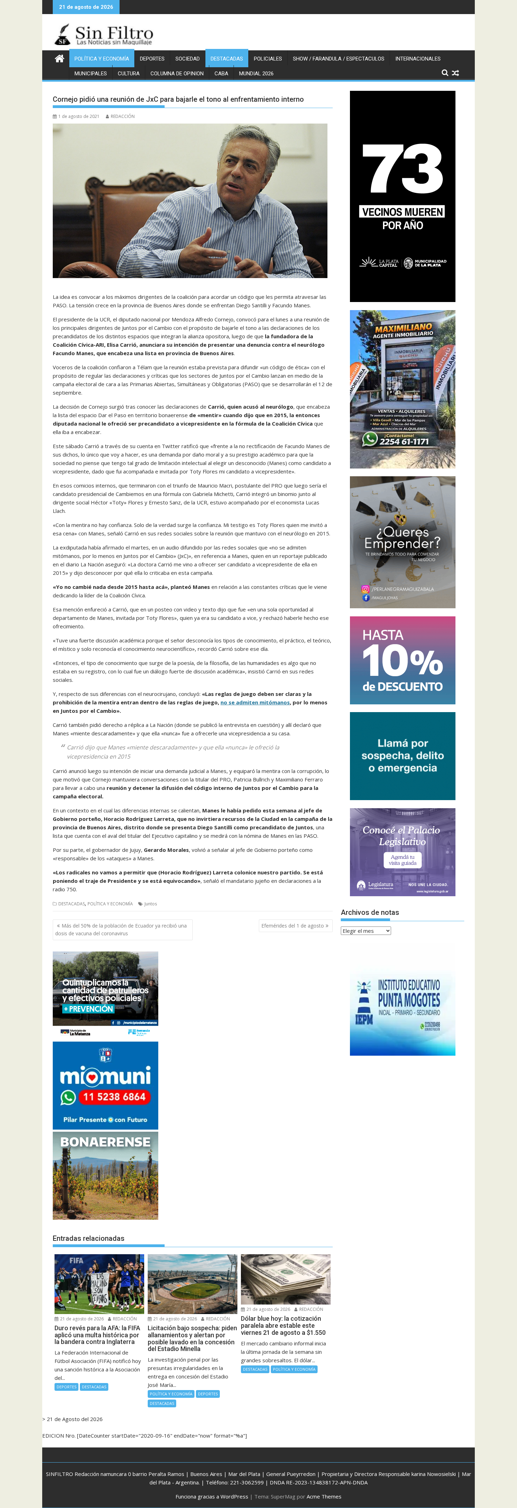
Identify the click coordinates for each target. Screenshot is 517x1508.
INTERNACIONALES (418, 59)
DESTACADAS (227, 59)
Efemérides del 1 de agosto (292, 925)
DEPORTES (152, 59)
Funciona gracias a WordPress (211, 1496)
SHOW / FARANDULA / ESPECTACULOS (338, 59)
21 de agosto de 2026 (81, 1319)
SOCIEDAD (187, 59)
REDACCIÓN (123, 116)
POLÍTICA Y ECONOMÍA (102, 59)
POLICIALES (268, 59)
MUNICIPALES (91, 73)
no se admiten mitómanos (255, 702)
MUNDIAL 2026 (256, 73)
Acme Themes (324, 1496)
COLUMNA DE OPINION (177, 73)
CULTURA (129, 73)
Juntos (151, 904)
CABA (221, 73)
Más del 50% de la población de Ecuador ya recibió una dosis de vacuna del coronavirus (121, 929)
